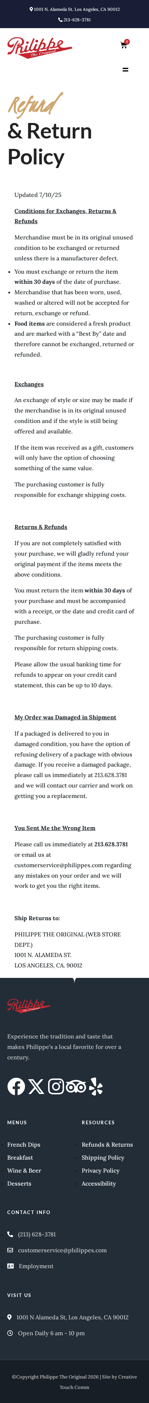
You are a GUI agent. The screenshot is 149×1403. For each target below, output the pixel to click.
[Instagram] (56, 1086)
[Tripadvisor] (76, 1086)
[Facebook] (16, 1086)
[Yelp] (96, 1086)
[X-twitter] (36, 1086)
